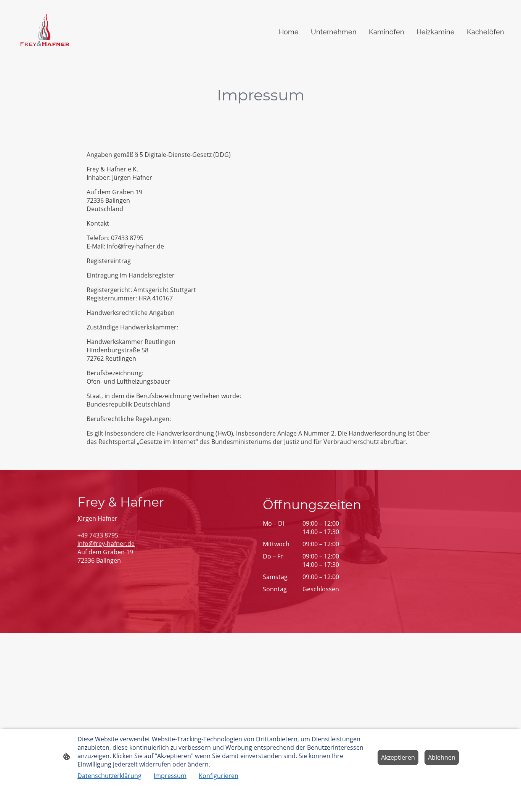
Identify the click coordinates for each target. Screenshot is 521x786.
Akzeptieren (398, 757)
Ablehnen (441, 757)
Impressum (170, 775)
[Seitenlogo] (43, 32)
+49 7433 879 (96, 535)
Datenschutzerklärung (109, 775)
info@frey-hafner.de (106, 543)
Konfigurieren (218, 775)
